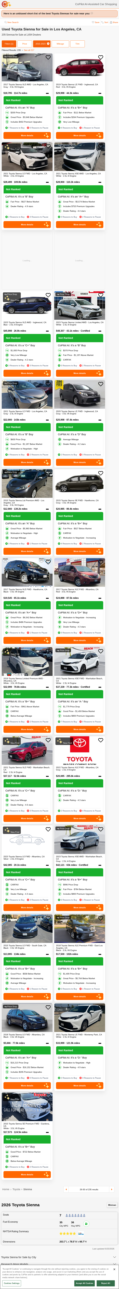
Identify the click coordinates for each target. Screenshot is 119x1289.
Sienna (27, 1189)
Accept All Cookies (84, 1283)
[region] (59, 1277)
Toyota (16, 1189)
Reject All (105, 1283)
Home (5, 1189)
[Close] (114, 1269)
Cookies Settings (11, 1283)
